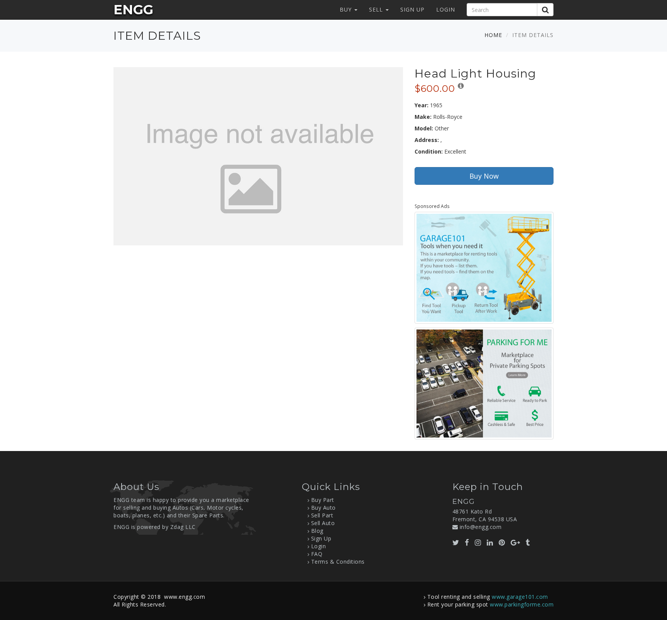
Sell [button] (377, 9)
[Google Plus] (515, 542)
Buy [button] (347, 9)
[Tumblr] (528, 542)
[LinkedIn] (490, 542)
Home (493, 35)
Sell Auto (323, 523)
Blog (317, 530)
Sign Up (412, 9)
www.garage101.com (520, 596)
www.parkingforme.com (522, 604)
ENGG (133, 10)
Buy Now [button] (484, 176)
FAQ (317, 553)
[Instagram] (478, 542)
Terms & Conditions (338, 561)
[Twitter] (455, 542)
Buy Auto (323, 507)
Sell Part (322, 515)
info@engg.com (481, 526)
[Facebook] (467, 542)
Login (445, 9)
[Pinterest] (502, 542)
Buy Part (322, 499)
